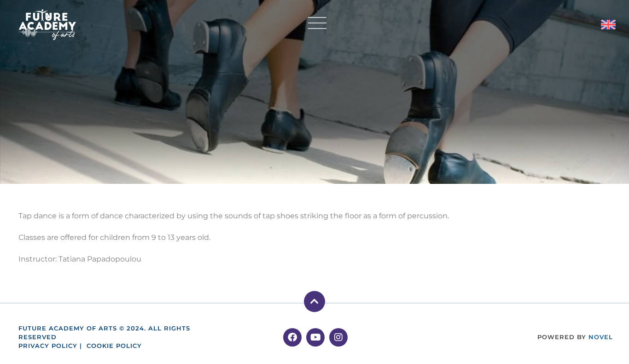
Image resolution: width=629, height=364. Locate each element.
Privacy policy (47, 345)
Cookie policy (114, 345)
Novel (600, 337)
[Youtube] (315, 337)
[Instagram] (338, 337)
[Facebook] (292, 337)
